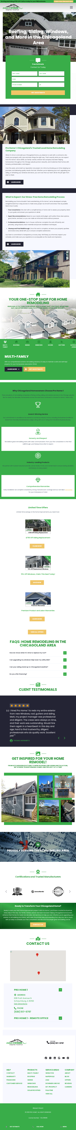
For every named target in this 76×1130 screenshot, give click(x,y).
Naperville (50, 1076)
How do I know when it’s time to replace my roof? (28, 653)
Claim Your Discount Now (63, 1)
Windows (31, 1083)
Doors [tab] (50, 345)
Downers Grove (53, 1083)
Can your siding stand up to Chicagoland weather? (29, 667)
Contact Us (38, 925)
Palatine (49, 1090)
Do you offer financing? (18, 674)
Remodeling (32, 1087)
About (67, 1073)
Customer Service (14, 1083)
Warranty (10, 1076)
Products (32, 1070)
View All (49, 1094)
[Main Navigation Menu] (71, 7)
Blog (67, 1076)
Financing (10, 1080)
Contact (10, 1073)
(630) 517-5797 (22, 1011)
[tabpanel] (38, 338)
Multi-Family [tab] (5, 346)
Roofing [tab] (16, 345)
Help (8, 1070)
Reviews (68, 1083)
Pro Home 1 (21, 989)
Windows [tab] (38, 345)
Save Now (37, 582)
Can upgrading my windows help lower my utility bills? (30, 660)
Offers (68, 1080)
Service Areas (52, 1070)
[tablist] (38, 344)
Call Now (39, 1127)
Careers (68, 1087)
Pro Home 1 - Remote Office (31, 1018)
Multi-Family (33, 1073)
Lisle (47, 1080)
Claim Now (37, 546)
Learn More (16, 182)
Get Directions (20, 1003)
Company (69, 1070)
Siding (30, 1080)
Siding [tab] (27, 345)
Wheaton (50, 1073)
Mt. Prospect (51, 1087)
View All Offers (37, 632)
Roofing (31, 1076)
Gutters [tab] (61, 345)
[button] (37, 955)
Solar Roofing (33, 1090)
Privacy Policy (38, 1108)
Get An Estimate (38, 93)
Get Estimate (14, 1127)
